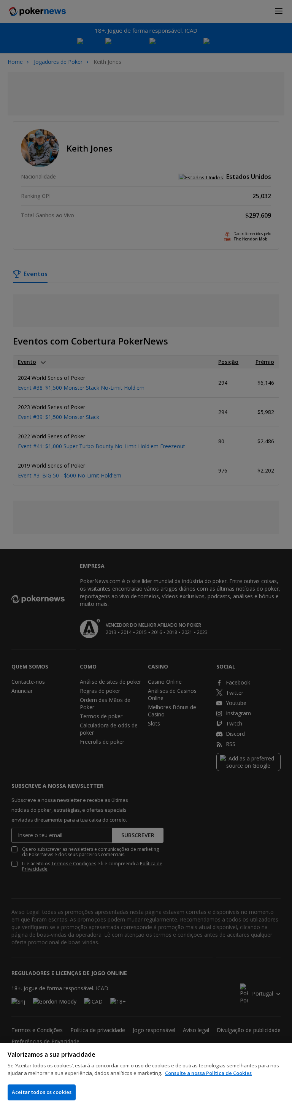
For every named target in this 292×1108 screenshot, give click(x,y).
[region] (146, 1075)
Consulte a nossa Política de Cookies (208, 1073)
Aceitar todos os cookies (41, 1092)
